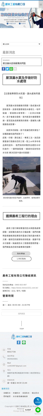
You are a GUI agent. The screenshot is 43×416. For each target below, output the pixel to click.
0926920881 (12, 359)
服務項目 (5, 389)
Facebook (18, 342)
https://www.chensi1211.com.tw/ (24, 288)
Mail (9, 363)
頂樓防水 (7, 393)
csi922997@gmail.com (16, 366)
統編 (9, 349)
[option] (21, 17)
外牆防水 (16, 393)
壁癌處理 (7, 396)
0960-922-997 (21, 285)
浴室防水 (26, 393)
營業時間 (10, 380)
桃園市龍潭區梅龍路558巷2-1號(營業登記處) (23, 374)
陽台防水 (35, 393)
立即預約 (38, 402)
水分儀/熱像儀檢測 (20, 396)
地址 (9, 370)
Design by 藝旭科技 (21, 411)
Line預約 (21, 259)
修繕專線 (10, 356)
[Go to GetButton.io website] (38, 414)
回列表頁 (21, 313)
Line (24, 342)
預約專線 (21, 253)
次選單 (6, 44)
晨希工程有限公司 (13, 4)
